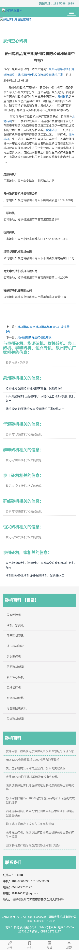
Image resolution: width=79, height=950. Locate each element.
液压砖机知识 (15, 646)
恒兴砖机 (40, 74)
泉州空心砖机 (15, 677)
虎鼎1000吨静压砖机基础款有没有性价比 (32, 776)
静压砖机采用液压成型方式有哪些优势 (30, 823)
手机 (29, 947)
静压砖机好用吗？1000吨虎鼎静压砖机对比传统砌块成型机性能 (40, 800)
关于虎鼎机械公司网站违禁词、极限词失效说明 (35, 768)
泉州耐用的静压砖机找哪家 (34, 337)
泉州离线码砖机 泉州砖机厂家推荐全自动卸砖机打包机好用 (40, 398)
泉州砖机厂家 (54, 74)
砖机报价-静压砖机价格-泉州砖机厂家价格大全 (35, 408)
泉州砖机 (54, 69)
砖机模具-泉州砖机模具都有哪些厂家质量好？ (34, 388)
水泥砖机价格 (15, 698)
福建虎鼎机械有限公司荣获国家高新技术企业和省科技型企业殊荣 (40, 813)
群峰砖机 (29, 74)
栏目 (49, 947)
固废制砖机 (14, 614)
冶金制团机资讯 (17, 708)
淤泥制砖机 (14, 656)
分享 (10, 947)
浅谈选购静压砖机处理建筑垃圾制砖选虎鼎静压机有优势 (40, 787)
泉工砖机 (17, 74)
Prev (5, 19)
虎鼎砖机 (51, 130)
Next (73, 19)
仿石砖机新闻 (15, 666)
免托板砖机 (14, 687)
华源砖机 (66, 69)
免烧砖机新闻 (15, 718)
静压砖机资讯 (15, 635)
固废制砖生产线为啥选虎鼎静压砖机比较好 (33, 845)
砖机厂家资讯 (15, 625)
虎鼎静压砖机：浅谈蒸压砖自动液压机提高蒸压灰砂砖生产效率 (40, 834)
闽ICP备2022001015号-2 (41, 921)
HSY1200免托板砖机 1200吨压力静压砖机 (32, 759)
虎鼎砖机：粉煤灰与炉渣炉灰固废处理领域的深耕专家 (40, 751)
